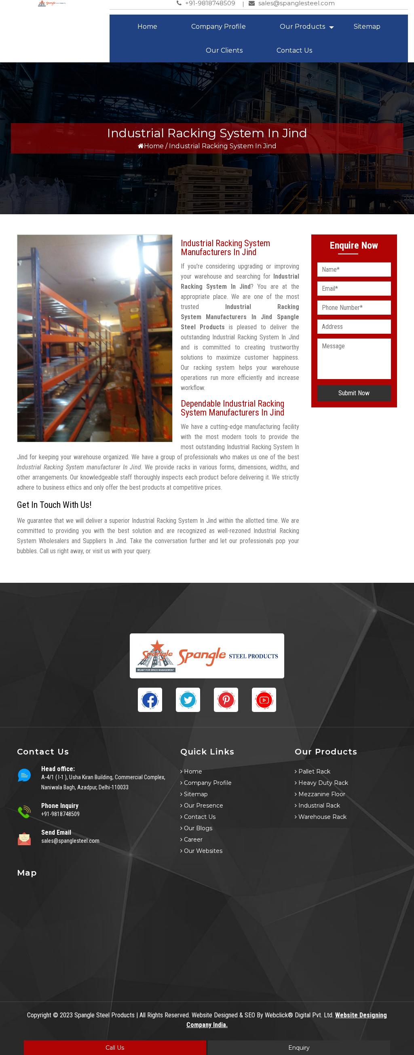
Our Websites (202, 851)
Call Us (115, 1047)
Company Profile (218, 26)
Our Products (302, 26)
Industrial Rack (318, 805)
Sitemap (367, 26)
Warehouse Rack (321, 817)
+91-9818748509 (60, 814)
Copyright (39, 1015)
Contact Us (294, 50)
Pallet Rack (313, 771)
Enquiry (299, 1047)
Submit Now (354, 393)
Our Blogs (197, 828)
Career (192, 839)
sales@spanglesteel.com (70, 841)
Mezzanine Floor (321, 794)
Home (147, 26)
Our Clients (224, 50)
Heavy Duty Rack (322, 782)
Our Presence (202, 805)
